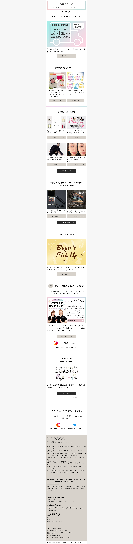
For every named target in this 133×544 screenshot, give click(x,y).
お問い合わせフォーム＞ (53, 499)
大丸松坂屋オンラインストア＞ (55, 521)
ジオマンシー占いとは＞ (79, 397)
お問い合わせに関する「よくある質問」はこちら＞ (60, 501)
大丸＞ (48, 517)
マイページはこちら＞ (53, 484)
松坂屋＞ (49, 519)
